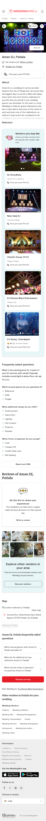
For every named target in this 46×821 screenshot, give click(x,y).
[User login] (42, 11)
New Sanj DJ (13, 216)
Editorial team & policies (12, 759)
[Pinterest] (15, 788)
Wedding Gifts (7, 715)
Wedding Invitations (20, 710)
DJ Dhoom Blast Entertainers (22, 298)
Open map (36, 610)
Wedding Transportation (11, 719)
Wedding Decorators (24, 728)
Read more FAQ (23, 464)
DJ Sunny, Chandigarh (18, 339)
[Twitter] (10, 788)
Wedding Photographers (26, 715)
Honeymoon (7, 728)
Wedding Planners (9, 724)
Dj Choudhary (14, 174)
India (10, 801)
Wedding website (9, 763)
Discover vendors (23, 584)
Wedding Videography (29, 724)
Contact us (6, 748)
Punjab (5, 18)
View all (36, 48)
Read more (7, 122)
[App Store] (11, 777)
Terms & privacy (20, 748)
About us (28, 756)
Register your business (11, 756)
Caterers (5, 710)
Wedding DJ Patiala (10, 626)
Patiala (14, 18)
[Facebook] (4, 788)
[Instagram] (21, 788)
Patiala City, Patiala (14, 66)
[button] (23, 504)
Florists (27, 719)
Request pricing (23, 679)
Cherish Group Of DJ (18, 257)
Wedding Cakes (8, 733)
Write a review (23, 520)
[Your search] (4, 26)
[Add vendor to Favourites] (42, 26)
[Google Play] (30, 777)
